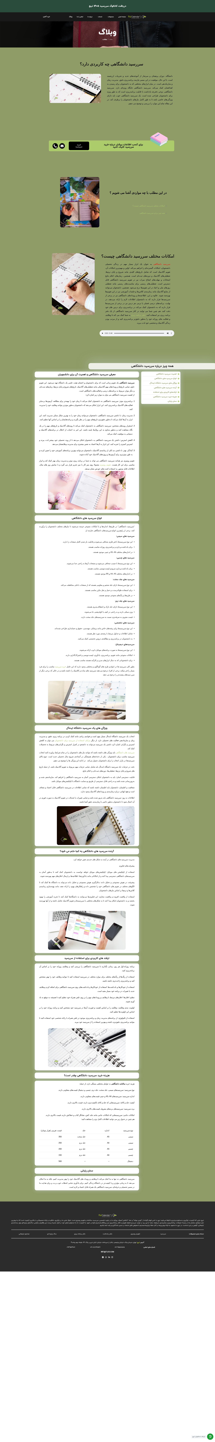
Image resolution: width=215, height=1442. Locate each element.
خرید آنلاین (46, 17)
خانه (111, 39)
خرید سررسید (60, 667)
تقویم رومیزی (105, 465)
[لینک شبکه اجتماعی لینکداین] (109, 1257)
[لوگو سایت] (137, 17)
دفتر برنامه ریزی (138, 315)
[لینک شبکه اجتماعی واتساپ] (106, 1257)
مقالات (104, 39)
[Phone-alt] (55, 146)
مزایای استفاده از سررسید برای (77, 740)
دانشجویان (59, 740)
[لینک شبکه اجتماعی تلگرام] (102, 1257)
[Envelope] (62, 146)
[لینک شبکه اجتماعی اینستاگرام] (112, 1257)
